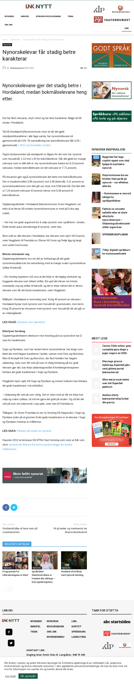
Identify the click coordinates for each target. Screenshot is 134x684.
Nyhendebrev (55, 636)
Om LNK (52, 631)
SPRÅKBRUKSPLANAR (115, 234)
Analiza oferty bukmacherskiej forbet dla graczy (115, 399)
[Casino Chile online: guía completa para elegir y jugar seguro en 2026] (96, 349)
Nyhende (15, 39)
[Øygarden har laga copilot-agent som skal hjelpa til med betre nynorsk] (96, 160)
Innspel (35, 626)
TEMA (34, 631)
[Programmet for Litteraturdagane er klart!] (15, 560)
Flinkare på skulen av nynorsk (34, 430)
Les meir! (10, 676)
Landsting (79, 636)
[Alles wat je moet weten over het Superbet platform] (96, 383)
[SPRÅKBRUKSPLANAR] (96, 238)
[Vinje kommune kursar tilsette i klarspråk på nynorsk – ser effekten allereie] (96, 179)
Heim (5, 39)
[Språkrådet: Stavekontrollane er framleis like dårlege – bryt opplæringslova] (45, 560)
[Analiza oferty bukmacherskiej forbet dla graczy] (96, 399)
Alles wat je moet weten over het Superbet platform (115, 383)
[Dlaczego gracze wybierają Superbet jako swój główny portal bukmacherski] (96, 365)
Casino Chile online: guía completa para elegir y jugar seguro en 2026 (116, 349)
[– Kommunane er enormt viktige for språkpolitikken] (96, 197)
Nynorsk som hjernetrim (31, 322)
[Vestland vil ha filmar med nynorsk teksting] (74, 560)
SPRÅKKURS (79, 631)
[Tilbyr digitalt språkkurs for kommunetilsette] (96, 254)
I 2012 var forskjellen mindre (34, 145)
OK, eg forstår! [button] (28, 676)
